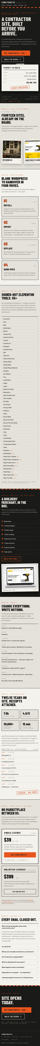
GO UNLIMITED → (20, 892)
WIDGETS (9, 5)
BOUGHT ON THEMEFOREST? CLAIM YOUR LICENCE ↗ (16, 1043)
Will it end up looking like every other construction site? (14, 927)
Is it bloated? (6, 946)
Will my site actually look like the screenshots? (18, 952)
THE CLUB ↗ (15, 1039)
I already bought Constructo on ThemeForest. (17, 977)
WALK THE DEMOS (12, 59)
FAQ (25, 5)
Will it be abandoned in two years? (13, 962)
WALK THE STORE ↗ (11, 559)
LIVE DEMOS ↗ (5, 1039)
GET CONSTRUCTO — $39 (16, 53)
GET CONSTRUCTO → (20, 855)
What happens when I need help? (13, 967)
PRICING (20, 5)
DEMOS (4, 5)
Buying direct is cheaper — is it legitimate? (16, 972)
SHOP (15, 5)
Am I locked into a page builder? (12, 957)
